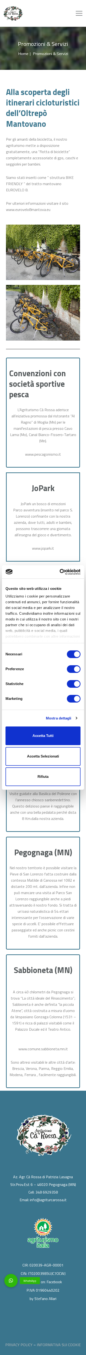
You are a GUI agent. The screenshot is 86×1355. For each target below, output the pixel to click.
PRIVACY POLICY (18, 1345)
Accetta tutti (43, 736)
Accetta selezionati (43, 756)
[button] (11, 1280)
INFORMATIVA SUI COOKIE (59, 1345)
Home (23, 53)
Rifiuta (43, 776)
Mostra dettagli (58, 718)
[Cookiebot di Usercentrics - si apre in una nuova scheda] (61, 572)
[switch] (74, 669)
